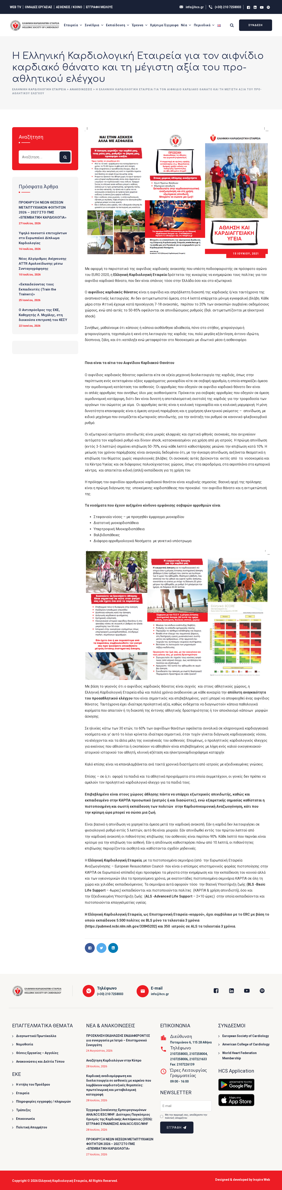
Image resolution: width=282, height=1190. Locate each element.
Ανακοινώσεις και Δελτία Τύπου (40, 1061)
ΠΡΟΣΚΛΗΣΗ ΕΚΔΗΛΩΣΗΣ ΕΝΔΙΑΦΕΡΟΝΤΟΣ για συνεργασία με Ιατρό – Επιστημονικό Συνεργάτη (118, 1040)
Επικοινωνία (25, 1118)
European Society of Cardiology (245, 1036)
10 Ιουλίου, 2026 (30, 274)
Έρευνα (137, 25)
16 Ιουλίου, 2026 (30, 249)
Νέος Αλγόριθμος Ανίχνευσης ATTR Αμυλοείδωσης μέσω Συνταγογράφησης (43, 264)
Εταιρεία (71, 25)
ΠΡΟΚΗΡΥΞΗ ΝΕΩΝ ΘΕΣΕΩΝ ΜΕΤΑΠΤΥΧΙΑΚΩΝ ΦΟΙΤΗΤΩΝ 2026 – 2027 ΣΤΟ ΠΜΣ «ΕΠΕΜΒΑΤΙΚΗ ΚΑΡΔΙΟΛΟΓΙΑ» (43, 209)
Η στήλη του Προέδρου (33, 1084)
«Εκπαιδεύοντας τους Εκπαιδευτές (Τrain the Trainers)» (37, 289)
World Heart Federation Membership (239, 1055)
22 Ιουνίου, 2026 (29, 325)
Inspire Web (261, 1179)
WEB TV (15, 7)
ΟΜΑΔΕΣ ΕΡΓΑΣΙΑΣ (38, 7)
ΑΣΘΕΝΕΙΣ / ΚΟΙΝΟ (69, 7)
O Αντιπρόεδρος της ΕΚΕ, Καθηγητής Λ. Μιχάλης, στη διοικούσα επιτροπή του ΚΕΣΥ (43, 315)
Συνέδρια (92, 25)
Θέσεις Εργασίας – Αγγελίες (37, 1053)
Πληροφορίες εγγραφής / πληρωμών (43, 1101)
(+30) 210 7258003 (228, 7)
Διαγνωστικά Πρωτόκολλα (36, 1036)
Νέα (184, 25)
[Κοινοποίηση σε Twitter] (101, 948)
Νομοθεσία (24, 1044)
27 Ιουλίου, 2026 (30, 223)
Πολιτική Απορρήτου (31, 1127)
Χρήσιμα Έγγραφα (164, 25)
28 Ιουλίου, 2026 (96, 1066)
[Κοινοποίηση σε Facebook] (90, 948)
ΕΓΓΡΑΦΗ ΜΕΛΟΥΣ (99, 7)
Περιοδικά (202, 25)
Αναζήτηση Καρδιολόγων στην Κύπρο (113, 1060)
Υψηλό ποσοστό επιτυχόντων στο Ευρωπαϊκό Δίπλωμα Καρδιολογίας (43, 238)
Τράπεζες (23, 1110)
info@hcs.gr (195, 7)
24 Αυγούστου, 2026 (99, 1050)
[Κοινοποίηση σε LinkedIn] (113, 948)
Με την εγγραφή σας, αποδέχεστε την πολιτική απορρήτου (186, 1116)
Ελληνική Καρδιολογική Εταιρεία (62, 1180)
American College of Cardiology (245, 1044)
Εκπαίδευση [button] (115, 25)
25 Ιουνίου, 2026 (29, 300)
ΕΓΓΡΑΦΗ (174, 1127)
